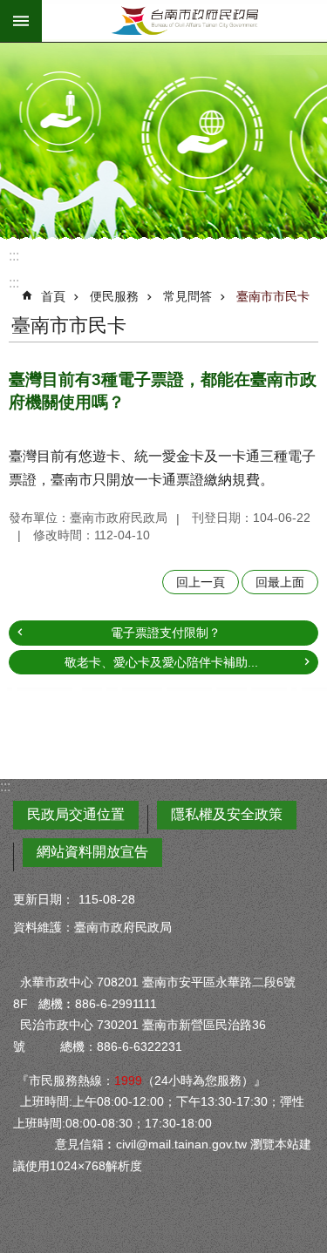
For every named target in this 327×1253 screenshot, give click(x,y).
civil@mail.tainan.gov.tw (181, 1144)
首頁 (53, 296)
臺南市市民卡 (273, 296)
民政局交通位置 (76, 814)
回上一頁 (200, 582)
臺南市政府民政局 (184, 21)
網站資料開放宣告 (92, 851)
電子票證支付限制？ (166, 633)
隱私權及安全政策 (227, 814)
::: (14, 255)
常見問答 (187, 296)
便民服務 (114, 296)
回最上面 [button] (279, 582)
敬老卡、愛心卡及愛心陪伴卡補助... (161, 662)
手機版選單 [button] (21, 21)
